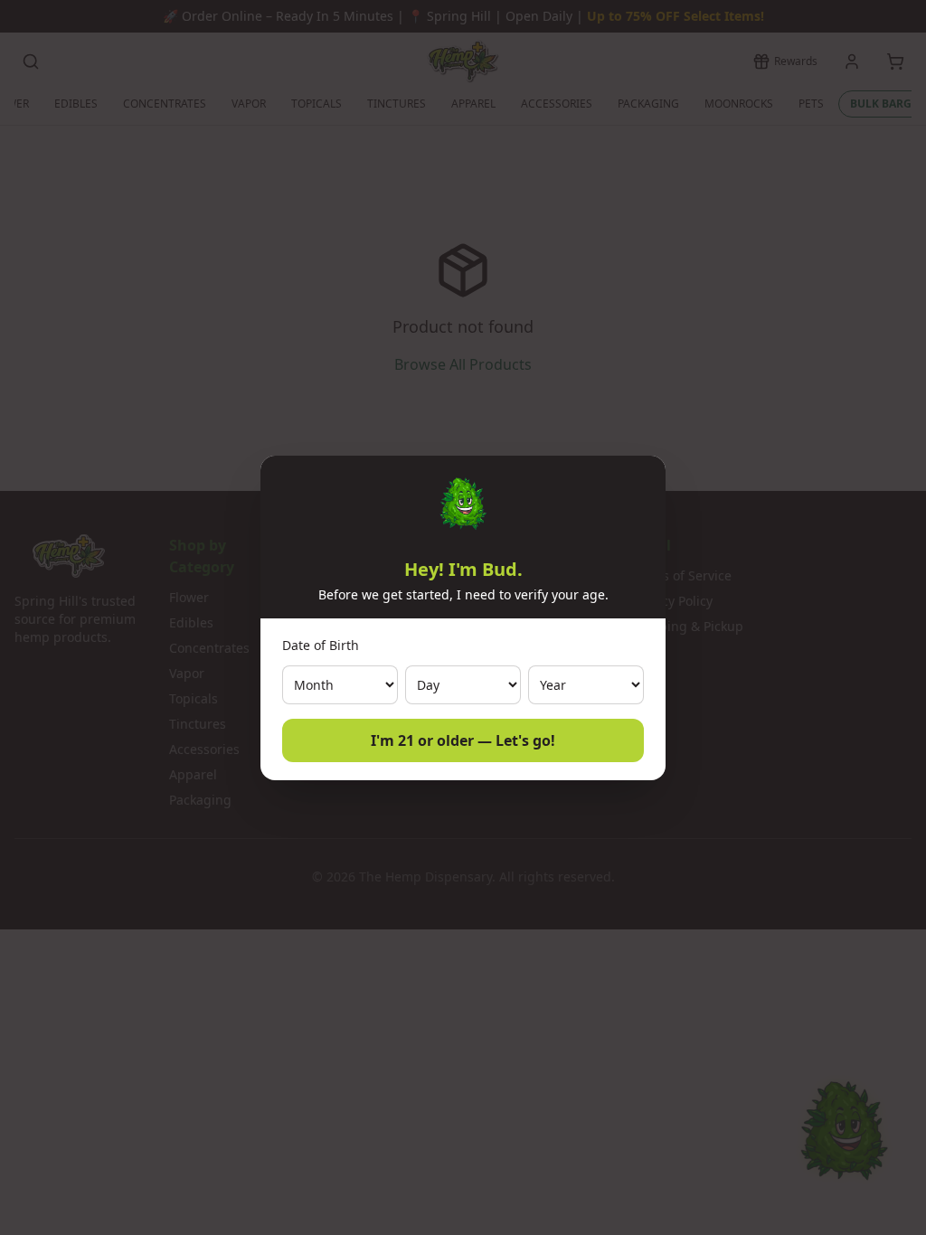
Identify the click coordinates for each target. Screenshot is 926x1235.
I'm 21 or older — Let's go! (463, 740)
